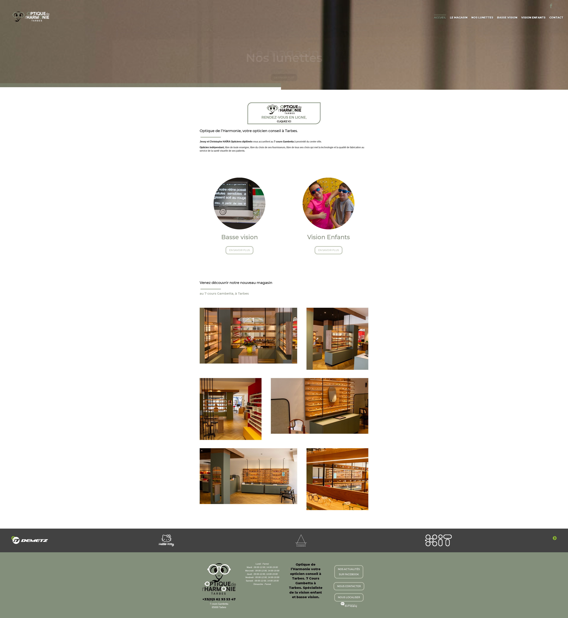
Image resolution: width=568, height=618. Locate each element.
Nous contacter (349, 586)
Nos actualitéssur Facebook (349, 572)
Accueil (440, 17)
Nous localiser (349, 597)
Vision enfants (533, 18)
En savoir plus (284, 78)
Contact (556, 18)
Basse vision (507, 18)
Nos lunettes (482, 18)
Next (554, 538)
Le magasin (459, 18)
